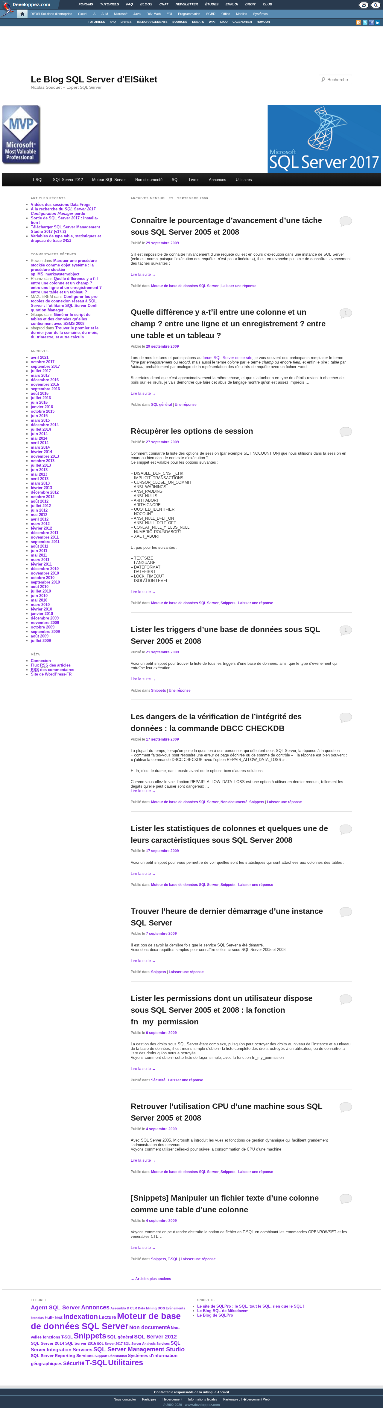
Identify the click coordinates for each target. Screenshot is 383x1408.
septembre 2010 (45, 582)
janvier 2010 (42, 613)
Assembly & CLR (123, 1308)
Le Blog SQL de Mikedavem (223, 1310)
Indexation (80, 1316)
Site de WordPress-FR (51, 674)
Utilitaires (244, 179)
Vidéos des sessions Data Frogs (60, 204)
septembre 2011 (45, 541)
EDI (169, 14)
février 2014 (41, 452)
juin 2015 (39, 416)
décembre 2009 (45, 618)
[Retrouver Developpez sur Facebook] (371, 22)
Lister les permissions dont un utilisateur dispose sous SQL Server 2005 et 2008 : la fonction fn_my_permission (221, 1010)
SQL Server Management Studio (139, 1349)
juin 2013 (39, 470)
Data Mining (147, 1308)
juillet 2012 (41, 505)
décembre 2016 (45, 380)
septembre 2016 (45, 389)
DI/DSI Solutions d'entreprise (51, 14)
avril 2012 (39, 519)
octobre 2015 (42, 411)
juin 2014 (39, 434)
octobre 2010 (42, 577)
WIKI (212, 21)
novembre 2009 (45, 622)
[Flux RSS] (358, 22)
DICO (224, 21)
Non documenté (148, 179)
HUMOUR (263, 21)
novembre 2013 (45, 456)
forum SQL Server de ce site (227, 357)
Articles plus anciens (151, 1279)
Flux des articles (51, 665)
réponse (186, 404)
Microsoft (120, 14)
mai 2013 (39, 474)
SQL (176, 179)
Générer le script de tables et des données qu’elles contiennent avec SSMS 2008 (60, 319)
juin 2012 (39, 510)
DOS (161, 1308)
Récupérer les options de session (192, 430)
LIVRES (126, 21)
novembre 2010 (45, 573)
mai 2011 (39, 555)
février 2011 (41, 564)
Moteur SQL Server (109, 179)
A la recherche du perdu (63, 211)
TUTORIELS (96, 21)
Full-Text (54, 1317)
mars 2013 (40, 483)
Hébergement (172, 1399)
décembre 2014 (45, 425)
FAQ (113, 21)
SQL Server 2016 (80, 1343)
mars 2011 (40, 559)
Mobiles (241, 14)
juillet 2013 (41, 465)
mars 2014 (40, 447)
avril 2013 (39, 479)
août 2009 (39, 636)
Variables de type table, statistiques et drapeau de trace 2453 (66, 238)
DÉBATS (198, 21)
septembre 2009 (45, 631)
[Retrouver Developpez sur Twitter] (365, 22)
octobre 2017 (42, 362)
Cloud (82, 14)
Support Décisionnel (111, 1356)
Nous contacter (125, 1399)
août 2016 (39, 393)
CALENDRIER (242, 21)
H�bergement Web (255, 1399)
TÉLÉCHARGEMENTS (152, 21)
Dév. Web (154, 14)
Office (225, 14)
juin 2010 (39, 595)
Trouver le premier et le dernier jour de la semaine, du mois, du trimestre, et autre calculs (64, 332)
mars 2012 (40, 523)
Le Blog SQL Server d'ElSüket (94, 79)
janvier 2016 (42, 407)
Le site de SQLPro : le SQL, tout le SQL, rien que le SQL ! (250, 1306)
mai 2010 (39, 600)
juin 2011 (39, 550)
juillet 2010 (41, 591)
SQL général (161, 404)
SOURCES (179, 21)
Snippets (228, 603)
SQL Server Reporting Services (62, 1355)
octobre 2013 (42, 461)
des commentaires (52, 669)
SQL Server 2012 (68, 179)
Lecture (107, 1317)
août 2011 (39, 546)
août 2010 (39, 586)
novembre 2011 (45, 537)
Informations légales (202, 1399)
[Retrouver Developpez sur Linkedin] (377, 22)
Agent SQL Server (55, 1307)
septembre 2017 (45, 366)
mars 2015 (40, 420)
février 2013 (41, 488)
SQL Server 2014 (47, 1343)
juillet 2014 (41, 429)
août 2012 (39, 501)
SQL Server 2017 (110, 1343)
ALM (104, 14)
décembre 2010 (45, 568)
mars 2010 (40, 604)
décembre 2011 (44, 532)
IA (93, 14)
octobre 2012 (42, 497)
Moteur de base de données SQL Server (185, 286)
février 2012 (41, 528)
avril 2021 (39, 357)
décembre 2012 (45, 492)
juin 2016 (39, 402)
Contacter (162, 1392)
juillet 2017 (41, 371)
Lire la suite (143, 274)
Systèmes (260, 14)
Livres (194, 179)
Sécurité (158, 1080)
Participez (149, 1399)
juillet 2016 (41, 398)
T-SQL (37, 179)
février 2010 (41, 609)
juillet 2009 (41, 640)
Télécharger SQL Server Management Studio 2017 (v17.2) (65, 229)
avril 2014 (39, 443)
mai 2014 (39, 438)
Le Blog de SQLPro (215, 1315)
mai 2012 (39, 514)
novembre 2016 (45, 384)
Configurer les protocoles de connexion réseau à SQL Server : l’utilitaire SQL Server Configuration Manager (65, 303)
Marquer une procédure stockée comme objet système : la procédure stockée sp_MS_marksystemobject (64, 267)
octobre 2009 (42, 627)
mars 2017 (40, 375)
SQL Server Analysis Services (147, 1343)
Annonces (217, 179)
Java (137, 14)
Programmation (189, 14)
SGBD (210, 14)
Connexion (41, 660)
